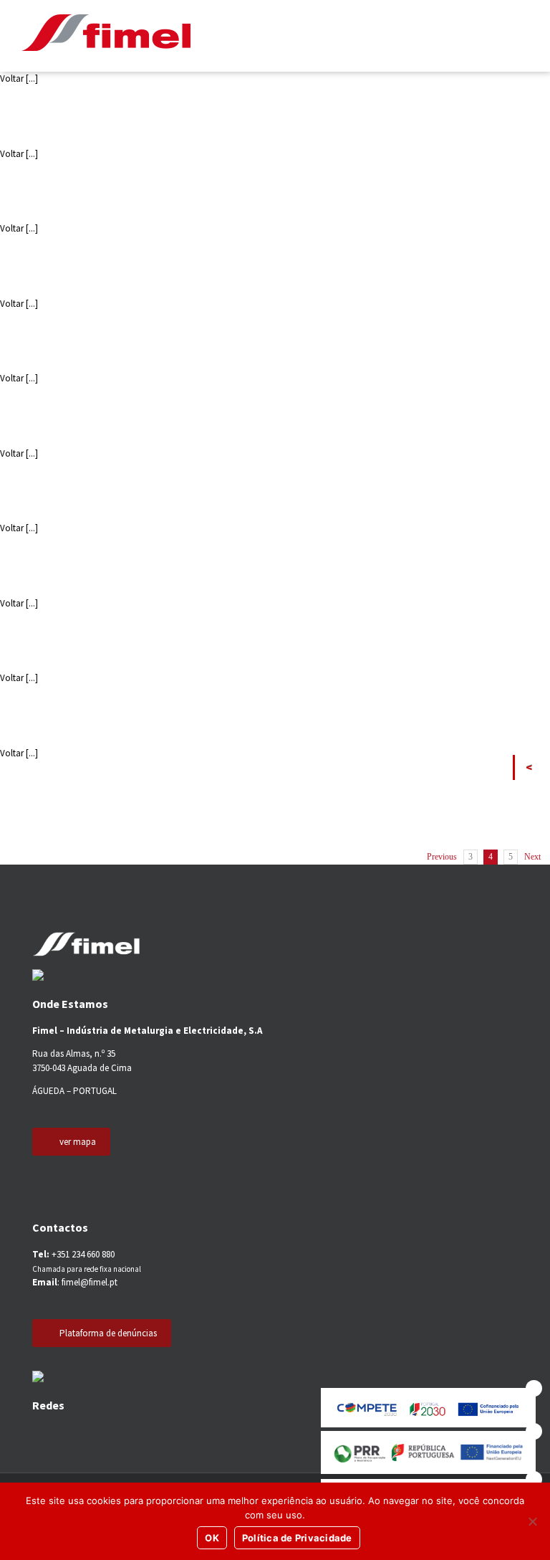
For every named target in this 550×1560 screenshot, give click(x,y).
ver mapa (77, 1142)
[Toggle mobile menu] (520, 36)
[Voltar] (532, 767)
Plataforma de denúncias (108, 1333)
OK (212, 1538)
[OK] (532, 1521)
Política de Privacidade (297, 1538)
